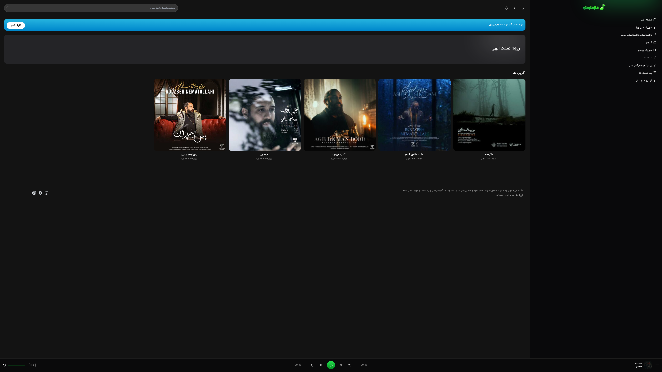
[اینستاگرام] (34, 193)
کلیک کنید (15, 25)
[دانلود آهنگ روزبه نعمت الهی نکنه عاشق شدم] (414, 115)
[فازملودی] (593, 7)
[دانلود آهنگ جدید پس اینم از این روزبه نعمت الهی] (190, 115)
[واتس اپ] (46, 193)
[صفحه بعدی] (523, 8)
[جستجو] (8, 8)
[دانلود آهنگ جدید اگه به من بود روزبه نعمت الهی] (340, 115)
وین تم (500, 195)
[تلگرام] (40, 193)
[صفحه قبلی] (514, 8)
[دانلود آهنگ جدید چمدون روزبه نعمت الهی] (265, 115)
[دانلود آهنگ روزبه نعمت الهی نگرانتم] (489, 115)
